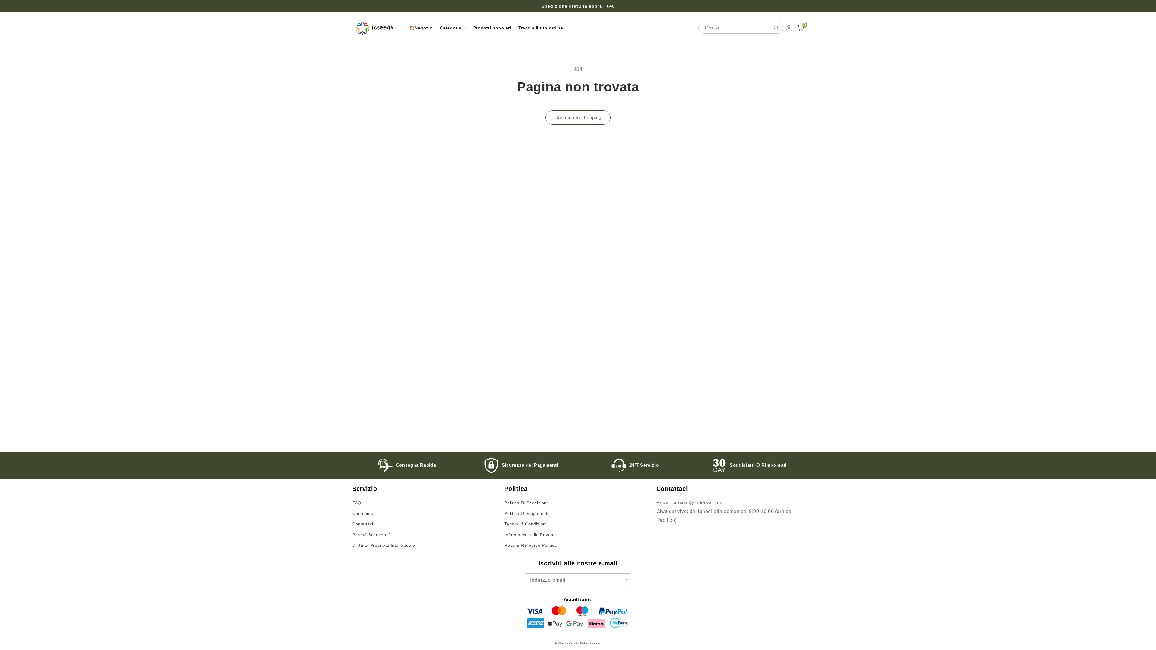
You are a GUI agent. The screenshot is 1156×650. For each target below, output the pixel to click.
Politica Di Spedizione (526, 502)
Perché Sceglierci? (371, 534)
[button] (452, 28)
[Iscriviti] (625, 580)
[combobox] (741, 28)
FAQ (356, 502)
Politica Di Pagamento (527, 513)
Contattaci (362, 524)
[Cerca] (776, 28)
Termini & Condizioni (525, 524)
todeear (595, 642)
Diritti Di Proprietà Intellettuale (383, 545)
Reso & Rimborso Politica (530, 545)
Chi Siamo (362, 513)
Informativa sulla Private (529, 534)
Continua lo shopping (578, 117)
